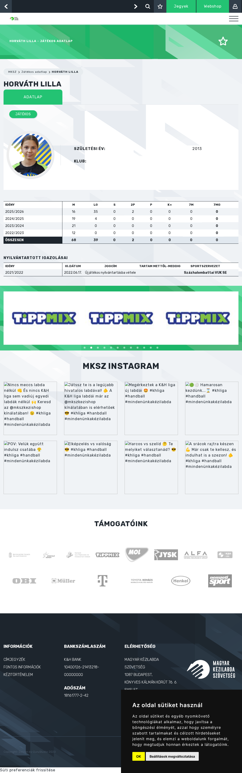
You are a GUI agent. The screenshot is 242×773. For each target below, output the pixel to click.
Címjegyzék (14, 659)
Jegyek (181, 6)
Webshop (212, 6)
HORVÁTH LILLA (65, 71)
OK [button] (138, 756)
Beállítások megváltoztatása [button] (172, 756)
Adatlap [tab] (33, 97)
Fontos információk (22, 667)
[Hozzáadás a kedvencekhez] (223, 41)
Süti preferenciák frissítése (27, 770)
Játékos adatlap (34, 71)
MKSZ (12, 71)
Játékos (23, 114)
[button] (85, 347)
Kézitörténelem (18, 674)
